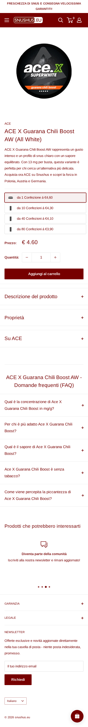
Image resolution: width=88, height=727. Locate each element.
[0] (70, 20)
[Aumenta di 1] (55, 257)
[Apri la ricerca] (60, 20)
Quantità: (12, 257)
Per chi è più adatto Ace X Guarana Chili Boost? (38, 427)
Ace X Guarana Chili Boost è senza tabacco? (34, 472)
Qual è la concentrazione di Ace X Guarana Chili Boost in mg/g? (33, 405)
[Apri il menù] (7, 20)
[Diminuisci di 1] (27, 257)
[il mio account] (79, 20)
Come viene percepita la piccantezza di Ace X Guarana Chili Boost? (38, 495)
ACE (8, 123)
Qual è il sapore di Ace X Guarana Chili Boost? (37, 450)
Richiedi (18, 679)
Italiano (11, 701)
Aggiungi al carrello (44, 274)
